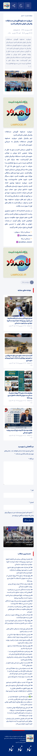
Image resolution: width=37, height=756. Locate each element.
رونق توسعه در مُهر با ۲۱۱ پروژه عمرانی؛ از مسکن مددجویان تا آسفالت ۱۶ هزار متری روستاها (20, 395)
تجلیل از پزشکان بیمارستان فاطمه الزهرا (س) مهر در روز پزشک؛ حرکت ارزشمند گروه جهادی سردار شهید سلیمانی (19, 320)
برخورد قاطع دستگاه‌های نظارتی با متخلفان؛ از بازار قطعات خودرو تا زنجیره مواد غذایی (19, 691)
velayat (15, 30)
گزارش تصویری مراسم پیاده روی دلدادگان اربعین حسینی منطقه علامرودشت (18, 602)
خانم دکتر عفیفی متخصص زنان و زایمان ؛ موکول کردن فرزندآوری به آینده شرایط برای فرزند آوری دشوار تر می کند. (19, 721)
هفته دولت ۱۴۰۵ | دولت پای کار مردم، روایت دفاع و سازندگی (19, 431)
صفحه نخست (28, 16)
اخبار (22, 16)
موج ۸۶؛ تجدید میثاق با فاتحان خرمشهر (18, 682)
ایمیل (31, 502)
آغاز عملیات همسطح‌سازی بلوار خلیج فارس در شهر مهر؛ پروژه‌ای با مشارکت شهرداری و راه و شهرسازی (18, 358)
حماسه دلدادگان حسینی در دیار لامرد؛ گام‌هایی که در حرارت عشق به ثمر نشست (19, 591)
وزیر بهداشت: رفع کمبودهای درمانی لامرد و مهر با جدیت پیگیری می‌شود (19, 596)
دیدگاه (31, 458)
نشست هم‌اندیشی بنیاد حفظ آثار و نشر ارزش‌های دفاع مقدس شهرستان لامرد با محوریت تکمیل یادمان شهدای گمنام (19, 671)
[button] (10, 529)
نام (32, 490)
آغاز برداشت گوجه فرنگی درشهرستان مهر (18, 685)
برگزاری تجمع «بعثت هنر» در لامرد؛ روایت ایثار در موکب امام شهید (19, 641)
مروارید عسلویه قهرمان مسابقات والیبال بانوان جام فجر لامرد (19, 22)
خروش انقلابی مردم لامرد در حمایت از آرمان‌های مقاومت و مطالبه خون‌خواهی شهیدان (20, 609)
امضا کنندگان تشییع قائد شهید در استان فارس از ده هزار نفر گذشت (18, 616)
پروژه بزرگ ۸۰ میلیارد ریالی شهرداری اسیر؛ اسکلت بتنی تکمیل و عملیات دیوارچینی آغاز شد (18, 623)
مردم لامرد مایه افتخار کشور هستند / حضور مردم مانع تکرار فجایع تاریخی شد (20, 652)
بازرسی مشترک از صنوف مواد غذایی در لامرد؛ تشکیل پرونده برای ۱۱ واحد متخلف (19, 635)
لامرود (17, 742)
